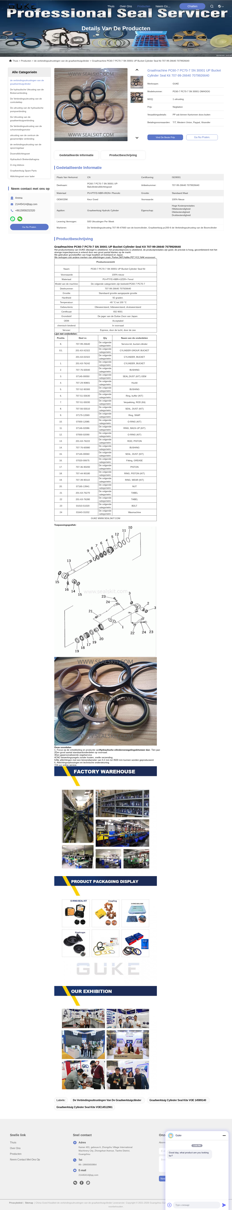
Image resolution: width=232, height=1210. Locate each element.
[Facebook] (81, 1183)
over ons (126, 6)
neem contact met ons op (163, 6)
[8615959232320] (88, 1183)
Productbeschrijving (123, 155)
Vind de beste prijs (165, 137)
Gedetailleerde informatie (76, 155)
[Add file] (169, 1204)
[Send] (224, 1204)
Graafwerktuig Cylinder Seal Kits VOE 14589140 (177, 1100)
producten (143, 6)
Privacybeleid (15, 1202)
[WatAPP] (12, 219)
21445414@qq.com (26, 204)
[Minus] (224, 1135)
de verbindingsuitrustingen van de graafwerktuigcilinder (61, 61)
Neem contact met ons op (25, 1159)
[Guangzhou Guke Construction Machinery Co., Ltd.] (22, 6)
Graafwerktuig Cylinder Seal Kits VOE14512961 (85, 1107)
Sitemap (29, 1202)
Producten (26, 61)
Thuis (110, 6)
